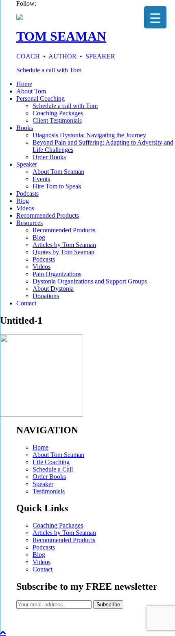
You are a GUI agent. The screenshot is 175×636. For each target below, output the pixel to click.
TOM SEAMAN (61, 36)
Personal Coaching (40, 98)
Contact (26, 303)
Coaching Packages (58, 113)
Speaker (26, 164)
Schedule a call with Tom (48, 70)
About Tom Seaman (58, 171)
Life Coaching (51, 462)
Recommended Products (47, 215)
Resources (29, 222)
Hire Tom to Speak (57, 186)
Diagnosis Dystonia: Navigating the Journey (89, 135)
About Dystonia (53, 288)
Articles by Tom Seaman (64, 244)
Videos (25, 208)
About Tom (31, 91)
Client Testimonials (57, 120)
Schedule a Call (53, 469)
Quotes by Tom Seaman (63, 252)
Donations (46, 295)
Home (24, 83)
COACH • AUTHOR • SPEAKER (65, 56)
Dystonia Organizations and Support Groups (90, 281)
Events (41, 178)
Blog (22, 200)
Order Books (49, 157)
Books (24, 127)
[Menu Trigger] (155, 17)
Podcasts (27, 193)
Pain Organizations (57, 273)
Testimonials (49, 491)
